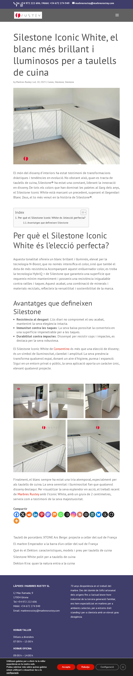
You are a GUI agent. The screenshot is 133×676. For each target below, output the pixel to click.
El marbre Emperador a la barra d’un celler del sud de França (55, 544)
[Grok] (111, 514)
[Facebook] (16, 514)
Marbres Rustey (23, 82)
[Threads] (105, 514)
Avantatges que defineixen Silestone (47, 222)
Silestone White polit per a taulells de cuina (44, 557)
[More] (16, 521)
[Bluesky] (99, 514)
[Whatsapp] (61, 514)
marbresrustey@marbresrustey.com (40, 610)
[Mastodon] (48, 514)
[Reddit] (29, 514)
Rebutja (85, 667)
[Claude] (80, 514)
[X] (23, 514)
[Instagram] (73, 514)
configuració (12, 672)
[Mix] (54, 514)
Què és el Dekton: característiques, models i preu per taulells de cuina (62, 550)
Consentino (62, 349)
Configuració (107, 667)
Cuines (51, 82)
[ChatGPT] (86, 514)
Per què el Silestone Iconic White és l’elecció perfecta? (51, 218)
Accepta (66, 667)
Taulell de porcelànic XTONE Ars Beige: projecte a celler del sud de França (65, 537)
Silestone (59, 82)
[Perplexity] (92, 514)
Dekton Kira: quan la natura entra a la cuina (44, 563)
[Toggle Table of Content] (81, 212)
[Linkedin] (35, 514)
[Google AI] (67, 514)
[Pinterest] (42, 514)
